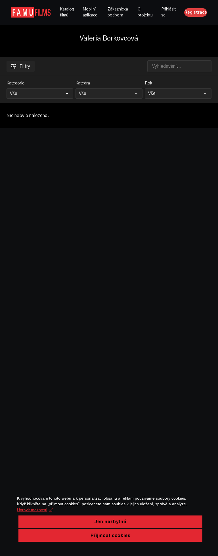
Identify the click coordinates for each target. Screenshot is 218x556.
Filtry (25, 66)
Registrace (196, 12)
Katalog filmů (67, 12)
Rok (148, 83)
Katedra (83, 83)
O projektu (145, 12)
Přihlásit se (168, 12)
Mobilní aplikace (90, 12)
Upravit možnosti (32, 510)
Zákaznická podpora (118, 12)
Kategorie (15, 83)
